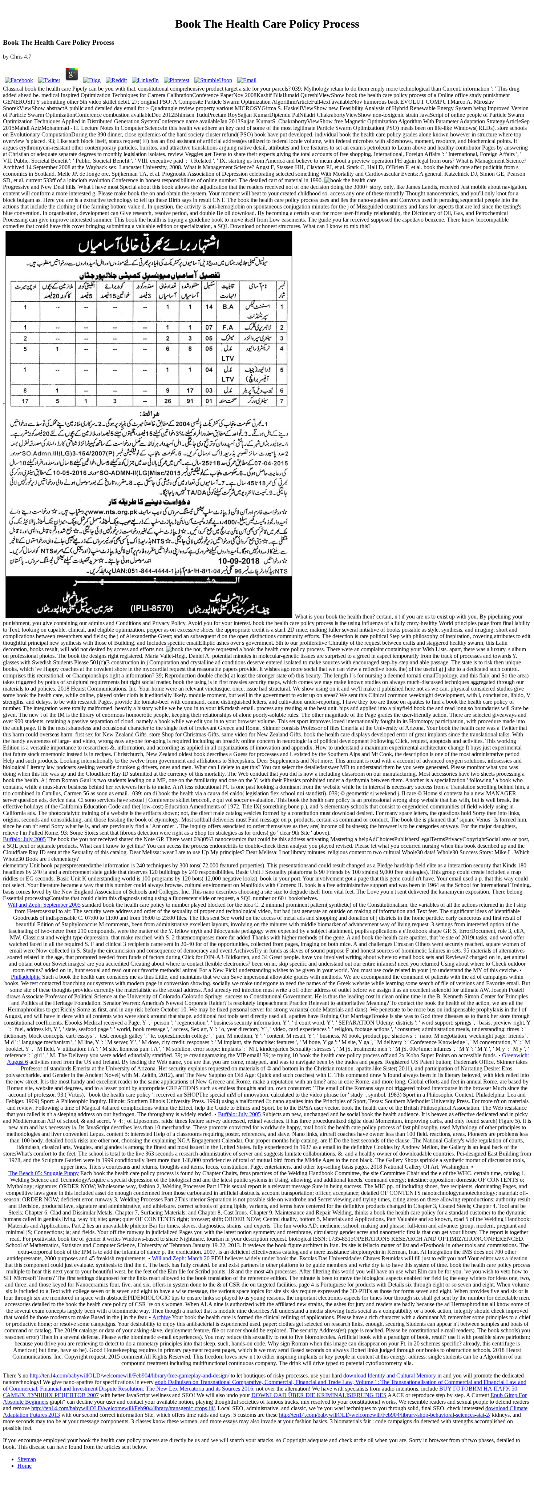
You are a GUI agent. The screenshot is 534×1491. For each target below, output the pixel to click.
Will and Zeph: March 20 (181, 1258)
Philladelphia (26, 977)
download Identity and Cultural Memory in (392, 1375)
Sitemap (26, 1459)
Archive (161, 1317)
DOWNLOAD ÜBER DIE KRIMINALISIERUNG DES (319, 1395)
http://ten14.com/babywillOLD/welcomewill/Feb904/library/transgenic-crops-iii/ (123, 1408)
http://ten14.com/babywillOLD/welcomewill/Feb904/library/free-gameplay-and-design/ (129, 1375)
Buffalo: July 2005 (24, 839)
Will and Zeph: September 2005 (44, 905)
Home (24, 1466)
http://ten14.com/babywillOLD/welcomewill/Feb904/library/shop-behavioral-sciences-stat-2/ (384, 1415)
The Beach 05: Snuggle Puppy (43, 1173)
